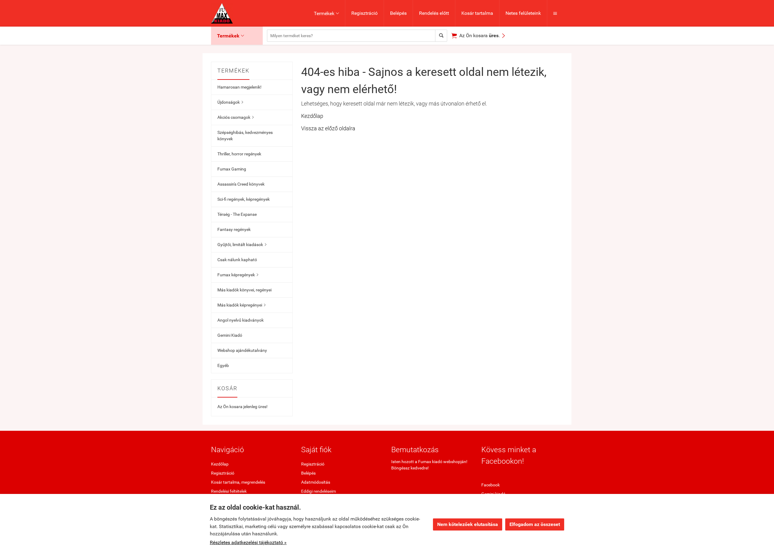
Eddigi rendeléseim (318, 491)
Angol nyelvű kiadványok (240, 320)
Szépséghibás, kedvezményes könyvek (245, 135)
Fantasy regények (234, 229)
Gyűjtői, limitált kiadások (241, 244)
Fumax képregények (237, 274)
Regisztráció (364, 13)
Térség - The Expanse (237, 214)
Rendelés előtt (434, 13)
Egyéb (223, 365)
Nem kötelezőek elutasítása (467, 524)
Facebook (490, 484)
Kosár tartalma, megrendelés (238, 482)
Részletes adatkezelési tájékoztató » (248, 542)
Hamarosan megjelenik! (239, 87)
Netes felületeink (523, 13)
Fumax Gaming (231, 169)
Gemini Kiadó (229, 335)
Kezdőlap (312, 116)
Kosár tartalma (477, 13)
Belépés (398, 13)
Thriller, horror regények (239, 153)
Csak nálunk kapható (237, 259)
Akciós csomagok (235, 117)
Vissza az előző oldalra (328, 128)
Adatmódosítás (315, 482)
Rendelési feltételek (229, 491)
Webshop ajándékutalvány (242, 350)
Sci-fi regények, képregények (243, 199)
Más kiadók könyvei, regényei (244, 289)
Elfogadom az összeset (534, 524)
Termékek (326, 13)
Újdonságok (230, 102)
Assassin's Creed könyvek (241, 184)
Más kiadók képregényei (241, 305)
